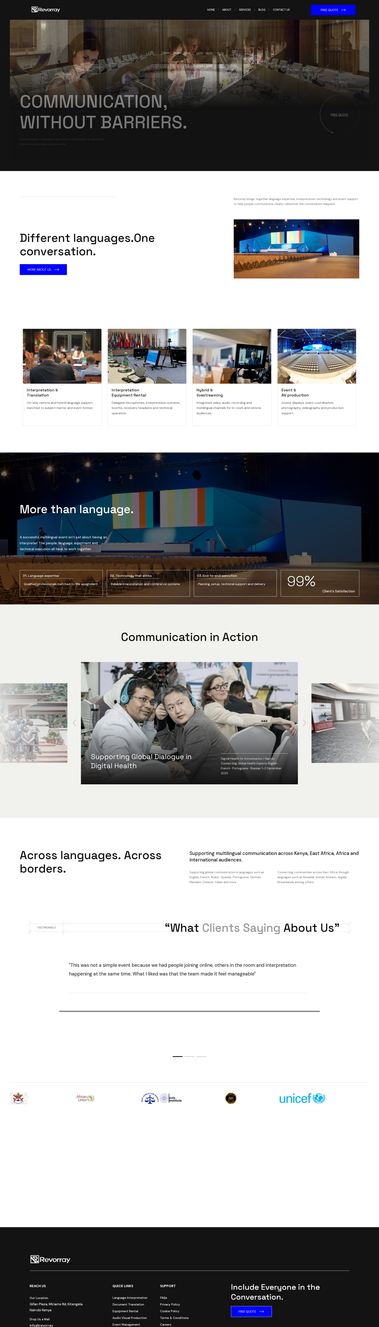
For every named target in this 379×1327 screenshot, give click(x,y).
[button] (74, 723)
